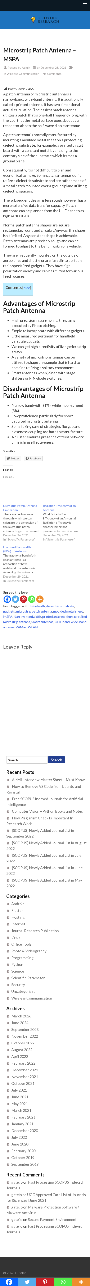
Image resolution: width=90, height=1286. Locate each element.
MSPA (7, 616)
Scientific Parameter (28, 978)
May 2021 (19, 1103)
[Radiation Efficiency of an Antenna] (63, 523)
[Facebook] (7, 599)
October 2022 (22, 1043)
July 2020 (19, 1137)
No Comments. (52, 73)
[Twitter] (15, 599)
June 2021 (19, 1097)
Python (17, 964)
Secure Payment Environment (52, 1219)
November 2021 (24, 1076)
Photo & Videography (28, 951)
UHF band (62, 622)
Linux (15, 937)
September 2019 (25, 1164)
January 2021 (22, 1123)
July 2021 (19, 1090)
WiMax (21, 627)
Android (17, 903)
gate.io (17, 1182)
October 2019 (22, 1157)
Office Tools (21, 944)
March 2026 (21, 1016)
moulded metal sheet (68, 611)
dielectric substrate (60, 606)
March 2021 (21, 1110)
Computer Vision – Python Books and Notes (47, 811)
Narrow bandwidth (27, 616)
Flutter (17, 910)
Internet (18, 924)
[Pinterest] (23, 599)
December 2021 (24, 1070)
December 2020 (24, 1130)
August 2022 (21, 1049)
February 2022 (23, 1063)
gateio (16, 1194)
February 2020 (23, 1150)
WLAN (33, 627)
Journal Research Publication (35, 930)
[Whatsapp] (31, 599)
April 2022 (19, 1056)
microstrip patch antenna (34, 611)
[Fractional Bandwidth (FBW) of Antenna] (23, 564)
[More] (40, 599)
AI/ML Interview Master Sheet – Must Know (48, 779)
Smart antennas (42, 622)
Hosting (17, 917)
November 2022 (24, 1036)
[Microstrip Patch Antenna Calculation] (23, 523)
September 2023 (25, 1029)
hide (26, 288)
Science (17, 971)
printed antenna (53, 616)
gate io (16, 1219)
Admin (26, 67)
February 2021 (23, 1117)
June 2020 (19, 1144)
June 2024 (19, 1022)
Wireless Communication (23, 73)
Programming (22, 957)
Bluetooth (37, 606)
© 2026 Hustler (14, 1273)
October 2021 (22, 1083)
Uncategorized (23, 991)
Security (18, 984)
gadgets (9, 611)
